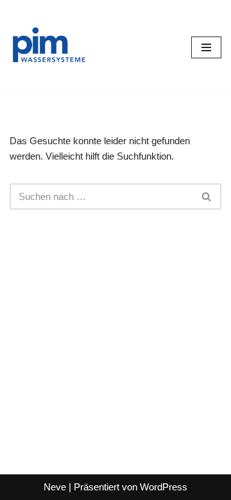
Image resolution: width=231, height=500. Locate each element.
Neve (55, 486)
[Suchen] (207, 196)
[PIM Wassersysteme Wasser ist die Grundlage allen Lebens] (48, 47)
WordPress (163, 486)
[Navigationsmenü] (206, 47)
